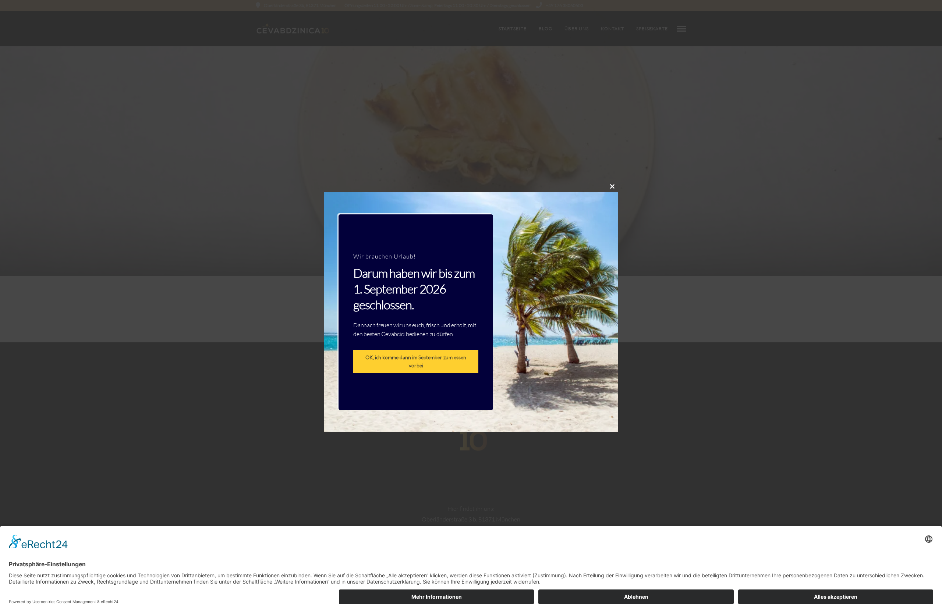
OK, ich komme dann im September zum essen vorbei (415, 361)
